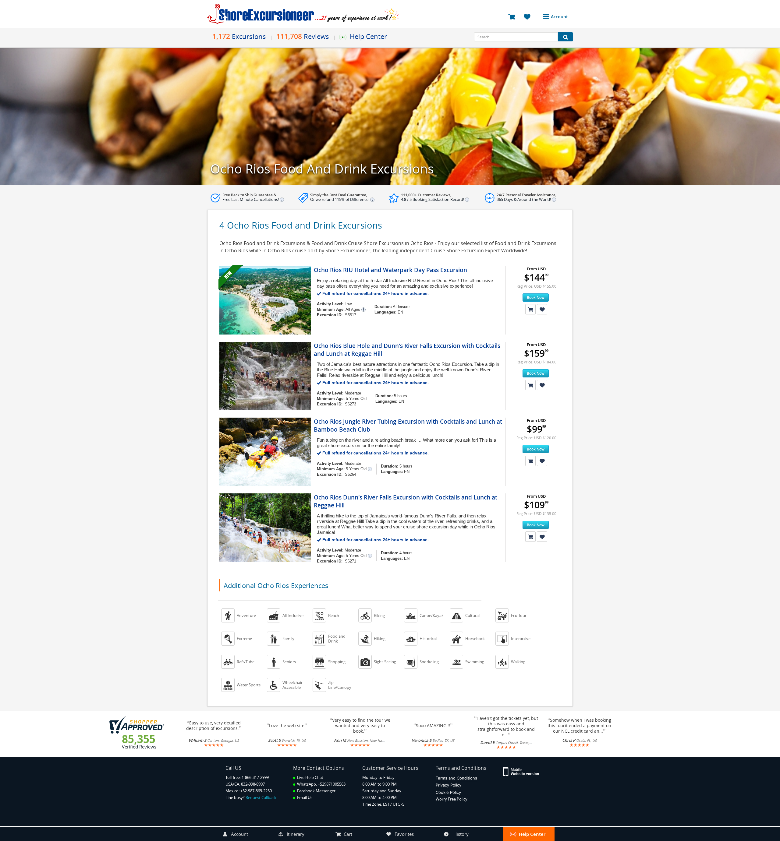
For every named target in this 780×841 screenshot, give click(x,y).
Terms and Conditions (456, 778)
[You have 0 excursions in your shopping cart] (513, 16)
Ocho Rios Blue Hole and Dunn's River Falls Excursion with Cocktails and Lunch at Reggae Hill (407, 350)
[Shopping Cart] (530, 309)
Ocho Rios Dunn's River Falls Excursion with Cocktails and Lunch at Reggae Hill (405, 501)
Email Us (304, 797)
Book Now (535, 297)
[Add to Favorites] (542, 309)
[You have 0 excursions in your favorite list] (529, 16)
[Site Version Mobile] (524, 771)
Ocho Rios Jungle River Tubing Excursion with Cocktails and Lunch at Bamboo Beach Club (408, 425)
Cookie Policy (448, 792)
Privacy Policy (448, 785)
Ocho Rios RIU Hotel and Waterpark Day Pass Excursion (390, 270)
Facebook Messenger (315, 791)
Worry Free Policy (451, 799)
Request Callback (261, 797)
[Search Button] (565, 36)
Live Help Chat (309, 777)
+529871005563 (332, 784)
